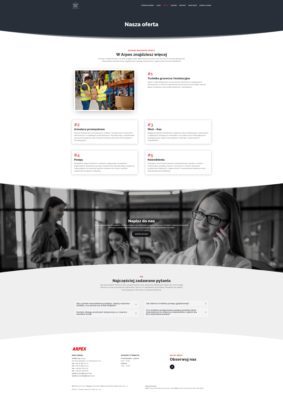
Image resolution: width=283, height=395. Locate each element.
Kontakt (182, 5)
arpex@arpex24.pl (84, 373)
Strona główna (147, 5)
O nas (158, 5)
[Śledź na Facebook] (172, 367)
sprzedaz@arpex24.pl (86, 376)
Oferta (165, 5)
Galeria (174, 5)
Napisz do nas (141, 234)
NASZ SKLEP (192, 5)
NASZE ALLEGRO (205, 5)
